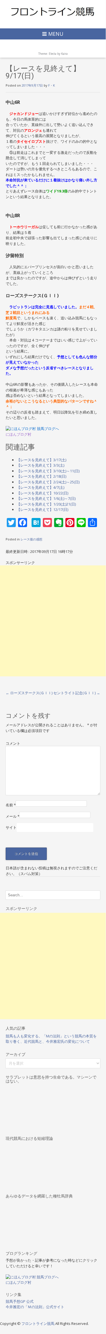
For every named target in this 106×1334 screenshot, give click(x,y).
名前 (11, 804)
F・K (51, 85)
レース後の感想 (31, 539)
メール (12, 816)
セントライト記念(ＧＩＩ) (76, 692)
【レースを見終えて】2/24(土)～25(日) (48, 481)
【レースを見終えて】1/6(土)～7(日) (46, 498)
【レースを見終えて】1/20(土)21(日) (46, 504)
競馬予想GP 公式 (20, 1301)
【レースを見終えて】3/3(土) (40, 465)
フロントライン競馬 (38, 1323)
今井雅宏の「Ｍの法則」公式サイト (35, 1306)
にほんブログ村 (18, 434)
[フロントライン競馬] (53, 11)
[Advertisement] (53, 620)
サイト (11, 827)
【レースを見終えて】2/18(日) (41, 476)
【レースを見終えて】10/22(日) (42, 493)
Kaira (64, 54)
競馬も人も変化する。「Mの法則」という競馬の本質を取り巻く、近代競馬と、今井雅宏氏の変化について (51, 1038)
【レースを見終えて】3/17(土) (41, 459)
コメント (13, 743)
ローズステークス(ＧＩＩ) (29, 692)
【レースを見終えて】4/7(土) (40, 487)
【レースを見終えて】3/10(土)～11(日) (48, 470)
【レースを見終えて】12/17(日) (42, 509)
